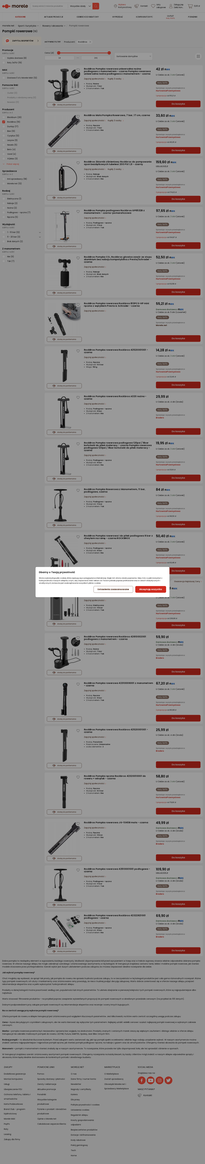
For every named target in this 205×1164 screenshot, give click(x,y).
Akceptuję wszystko (150, 589)
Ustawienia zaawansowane (113, 589)
